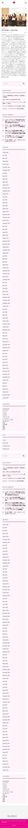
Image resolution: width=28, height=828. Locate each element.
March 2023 (5, 235)
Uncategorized (6, 408)
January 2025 (6, 185)
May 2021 (5, 285)
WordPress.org (6, 449)
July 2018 (5, 353)
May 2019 (5, 335)
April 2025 (5, 179)
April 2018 (5, 362)
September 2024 (6, 190)
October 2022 (6, 247)
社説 (4, 426)
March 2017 (5, 389)
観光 (4, 429)
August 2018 (5, 350)
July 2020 (5, 309)
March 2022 (5, 264)
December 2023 (6, 214)
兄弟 (4, 422)
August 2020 (5, 306)
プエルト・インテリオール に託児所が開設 (13, 108)
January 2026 (6, 164)
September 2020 (6, 303)
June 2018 (5, 356)
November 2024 (6, 188)
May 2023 (5, 229)
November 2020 (6, 300)
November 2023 (6, 217)
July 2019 (5, 332)
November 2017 (6, 374)
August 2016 (5, 397)
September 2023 (6, 223)
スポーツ (5, 412)
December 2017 (6, 371)
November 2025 (6, 167)
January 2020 (6, 321)
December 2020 (6, 297)
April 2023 (5, 232)
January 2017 (6, 392)
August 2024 (5, 193)
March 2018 (5, 365)
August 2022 (5, 253)
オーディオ (5, 410)
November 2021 (6, 273)
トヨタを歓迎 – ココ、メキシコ (12, 135)
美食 (4, 427)
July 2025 (5, 173)
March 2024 (5, 208)
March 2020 (5, 318)
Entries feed (5, 443)
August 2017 (5, 380)
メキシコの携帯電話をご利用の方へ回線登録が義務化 (13, 96)
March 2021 (5, 291)
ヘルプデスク (6, 418)
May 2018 (5, 359)
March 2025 (5, 182)
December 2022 (6, 241)
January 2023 (6, 238)
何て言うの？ (6, 421)
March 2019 (5, 338)
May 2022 (5, 261)
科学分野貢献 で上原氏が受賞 (10, 30)
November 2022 (6, 244)
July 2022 (5, 256)
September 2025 (6, 170)
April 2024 (5, 205)
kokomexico (4, 32)
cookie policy (4, 822)
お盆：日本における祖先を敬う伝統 (11, 99)
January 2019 (6, 341)
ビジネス (3, 28)
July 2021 (5, 282)
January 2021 (6, 294)
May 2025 (5, 176)
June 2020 (5, 312)
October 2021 (6, 276)
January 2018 (6, 368)
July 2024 (5, 196)
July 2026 (5, 155)
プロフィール (6, 416)
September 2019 (6, 329)
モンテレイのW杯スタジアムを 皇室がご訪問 (14, 106)
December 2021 (6, 270)
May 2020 (5, 315)
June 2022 (5, 259)
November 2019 (6, 324)
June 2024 (5, 199)
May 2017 (5, 386)
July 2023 (5, 226)
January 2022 (6, 267)
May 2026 (5, 158)
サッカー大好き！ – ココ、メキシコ (13, 139)
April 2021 (5, 288)
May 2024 (5, 202)
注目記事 (5, 424)
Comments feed (6, 446)
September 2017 (6, 377)
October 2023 (6, 220)
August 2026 (5, 152)
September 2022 (6, 250)
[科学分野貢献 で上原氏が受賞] (14, 17)
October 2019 (6, 327)
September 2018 (6, 347)
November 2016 (6, 395)
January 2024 (6, 211)
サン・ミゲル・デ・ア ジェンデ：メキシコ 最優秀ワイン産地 (14, 103)
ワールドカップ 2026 (8, 419)
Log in (4, 440)
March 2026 (5, 161)
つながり (5, 413)
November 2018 (6, 344)
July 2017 (5, 383)
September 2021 (6, 279)
